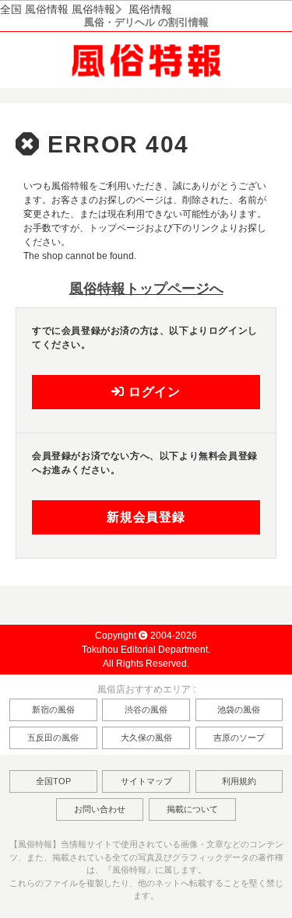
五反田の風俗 (53, 737)
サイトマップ (146, 781)
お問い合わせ (99, 809)
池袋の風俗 (238, 709)
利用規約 (239, 781)
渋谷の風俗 (146, 709)
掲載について (192, 809)
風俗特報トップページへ (146, 288)
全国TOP (53, 781)
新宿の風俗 (53, 709)
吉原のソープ (239, 737)
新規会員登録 (146, 517)
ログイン (153, 391)
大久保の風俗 (146, 737)
